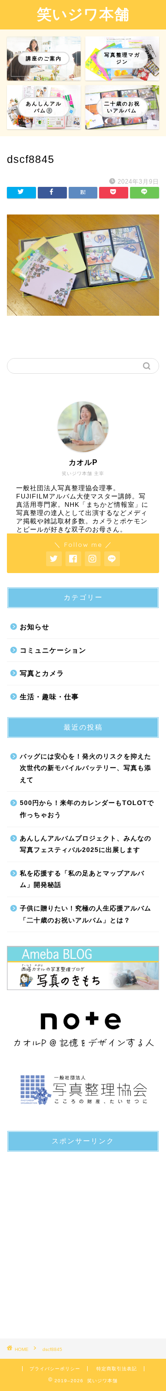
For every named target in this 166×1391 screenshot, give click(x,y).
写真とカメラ (42, 673)
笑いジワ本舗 (83, 14)
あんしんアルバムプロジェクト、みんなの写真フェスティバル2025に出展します (85, 844)
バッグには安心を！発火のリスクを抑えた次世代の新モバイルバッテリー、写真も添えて (85, 768)
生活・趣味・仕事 (49, 697)
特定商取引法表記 (116, 1368)
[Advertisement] (83, 1242)
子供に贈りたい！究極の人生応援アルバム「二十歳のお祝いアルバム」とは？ (85, 914)
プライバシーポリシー (55, 1368)
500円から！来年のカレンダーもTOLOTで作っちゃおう (87, 809)
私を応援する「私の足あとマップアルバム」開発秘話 (82, 879)
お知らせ (34, 627)
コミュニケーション (53, 650)
